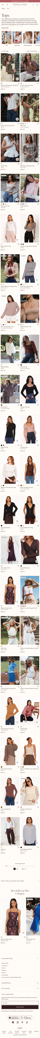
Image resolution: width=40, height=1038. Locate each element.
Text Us (3, 968)
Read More (5, 27)
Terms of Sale (24, 1032)
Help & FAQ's (5, 963)
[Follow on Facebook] (13, 1022)
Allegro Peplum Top (6, 941)
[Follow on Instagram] (18, 1022)
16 (22, 869)
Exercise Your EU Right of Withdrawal (11, 977)
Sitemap (36, 1031)
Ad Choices (10, 1032)
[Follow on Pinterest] (22, 1022)
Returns (4, 972)
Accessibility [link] (5, 975)
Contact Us (4, 965)
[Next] (25, 869)
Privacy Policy (4, 1032)
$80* (27, 1)
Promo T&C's (30, 1032)
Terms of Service (17, 1032)
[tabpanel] (20, 924)
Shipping (4, 970)
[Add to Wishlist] (18, 83)
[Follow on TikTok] (27, 1022)
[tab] (20, 892)
